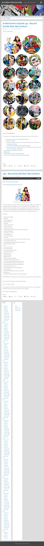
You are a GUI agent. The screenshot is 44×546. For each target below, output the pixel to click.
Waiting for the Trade (24, 139)
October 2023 (6, 358)
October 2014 (6, 527)
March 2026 (6, 311)
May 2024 (5, 347)
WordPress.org (17, 310)
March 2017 (6, 481)
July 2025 (5, 325)
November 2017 (7, 472)
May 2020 (5, 425)
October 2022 (6, 377)
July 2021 (5, 402)
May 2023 (5, 366)
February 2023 (6, 371)
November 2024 (7, 337)
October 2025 (6, 319)
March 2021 (6, 408)
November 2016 (7, 487)
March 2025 (6, 331)
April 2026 (6, 310)
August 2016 (6, 493)
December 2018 (7, 451)
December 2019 (7, 432)
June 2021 (6, 404)
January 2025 (6, 334)
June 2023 (6, 365)
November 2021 (7, 395)
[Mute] (36, 178)
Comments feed (18, 308)
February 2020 (6, 429)
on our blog (23, 281)
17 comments (18, 176)
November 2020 (7, 414)
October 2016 (6, 489)
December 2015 (7, 505)
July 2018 (5, 460)
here (12, 31)
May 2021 (5, 405)
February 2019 (6, 448)
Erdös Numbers (7, 151)
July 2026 (5, 305)
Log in (16, 305)
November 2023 (7, 356)
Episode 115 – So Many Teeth (17, 148)
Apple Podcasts (10, 184)
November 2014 (7, 526)
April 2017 (6, 480)
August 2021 (6, 401)
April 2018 (6, 465)
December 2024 (7, 335)
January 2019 (6, 450)
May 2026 (5, 308)
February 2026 (6, 313)
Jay (12, 28)
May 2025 (5, 328)
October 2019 (6, 435)
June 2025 (6, 326)
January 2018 (6, 469)
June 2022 (6, 384)
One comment (18, 28)
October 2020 (6, 416)
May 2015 (5, 517)
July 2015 (5, 514)
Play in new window (10, 181)
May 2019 (5, 444)
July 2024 (5, 344)
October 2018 (6, 454)
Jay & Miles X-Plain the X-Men (12, 2)
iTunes (8, 284)
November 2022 (7, 375)
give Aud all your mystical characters (20, 155)
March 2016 (6, 500)
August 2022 (6, 381)
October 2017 (6, 474)
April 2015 (6, 518)
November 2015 (7, 506)
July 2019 (5, 441)
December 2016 (7, 486)
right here (26, 288)
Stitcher (12, 284)
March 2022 (6, 389)
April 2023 (6, 368)
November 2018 (7, 453)
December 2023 (7, 355)
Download (16, 181)
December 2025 (7, 316)
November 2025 (7, 317)
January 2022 (6, 392)
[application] (22, 178)
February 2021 (6, 410)
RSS (21, 184)
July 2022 (5, 383)
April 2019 (6, 445)
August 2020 (6, 420)
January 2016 (6, 503)
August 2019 (6, 439)
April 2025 (6, 329)
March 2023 (6, 369)
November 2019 (7, 433)
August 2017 (6, 478)
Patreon (28, 145)
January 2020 (6, 430)
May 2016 (5, 497)
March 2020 (6, 427)
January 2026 (6, 314)
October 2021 (6, 396)
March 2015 (6, 520)
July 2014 (5, 533)
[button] (12, 44)
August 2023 (6, 362)
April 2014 (6, 538)
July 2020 (5, 422)
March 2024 (6, 350)
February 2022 (6, 390)
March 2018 (6, 466)
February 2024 (6, 352)
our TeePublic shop (12, 291)
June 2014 (6, 535)
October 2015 (6, 508)
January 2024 (6, 353)
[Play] (4, 178)
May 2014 (5, 536)
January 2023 (6, 372)
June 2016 (6, 496)
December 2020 (7, 413)
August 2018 (6, 459)
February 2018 (6, 468)
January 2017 (6, 484)
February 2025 (6, 332)
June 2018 (6, 462)
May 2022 (5, 386)
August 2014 (6, 532)
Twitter (13, 140)
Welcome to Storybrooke (12, 144)
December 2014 (7, 524)
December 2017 (7, 471)
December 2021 (7, 393)
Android (18, 184)
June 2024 (6, 346)
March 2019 (6, 447)
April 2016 (6, 499)
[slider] (39, 178)
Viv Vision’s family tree (20, 153)
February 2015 (6, 521)
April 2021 (6, 407)
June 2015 (6, 515)
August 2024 (6, 343)
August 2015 (6, 512)
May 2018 (5, 463)
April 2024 (6, 349)
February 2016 (6, 502)
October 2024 (6, 338)
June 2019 (6, 442)
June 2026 (6, 307)
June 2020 (6, 423)
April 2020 (6, 426)
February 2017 (6, 483)
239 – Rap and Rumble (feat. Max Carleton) (21, 173)
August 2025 (6, 323)
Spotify (14, 184)
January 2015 (6, 523)
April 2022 (6, 387)
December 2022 (7, 374)
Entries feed (17, 307)
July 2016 (5, 494)
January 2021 (6, 411)
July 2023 (5, 363)
